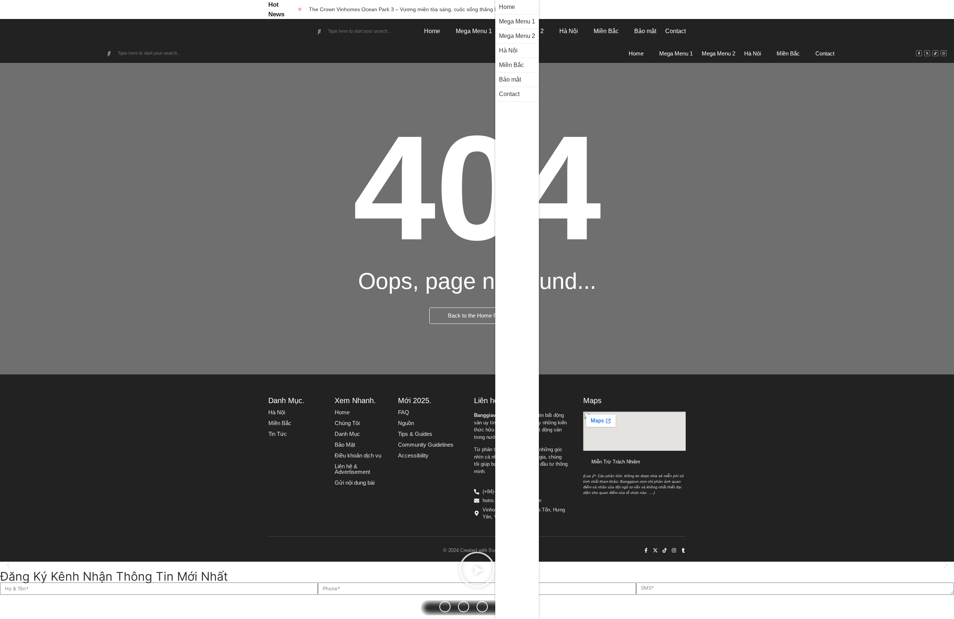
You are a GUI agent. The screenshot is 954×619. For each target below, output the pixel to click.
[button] (8, 564)
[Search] (319, 31)
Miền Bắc (511, 65)
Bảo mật (510, 79)
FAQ (403, 412)
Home (507, 7)
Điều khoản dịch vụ (358, 455)
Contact (509, 94)
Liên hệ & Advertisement (352, 469)
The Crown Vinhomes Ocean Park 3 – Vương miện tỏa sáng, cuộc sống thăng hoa (406, 9)
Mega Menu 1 (517, 21)
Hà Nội (508, 50)
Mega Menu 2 (517, 36)
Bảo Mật (345, 444)
